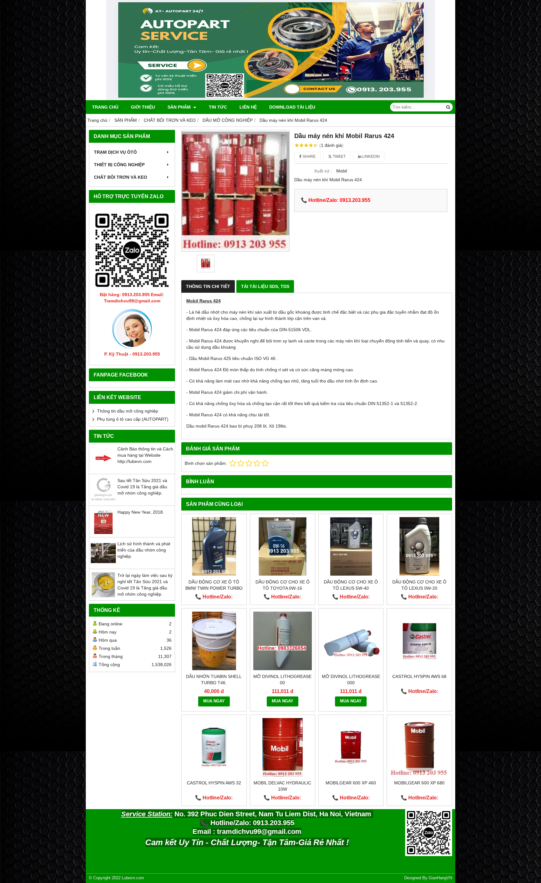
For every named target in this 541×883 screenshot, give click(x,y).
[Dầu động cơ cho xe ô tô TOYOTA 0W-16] (282, 546)
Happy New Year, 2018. (140, 512)
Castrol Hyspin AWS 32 (214, 782)
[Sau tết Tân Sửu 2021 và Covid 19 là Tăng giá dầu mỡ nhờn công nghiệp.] (103, 500)
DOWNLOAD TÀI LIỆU (292, 107)
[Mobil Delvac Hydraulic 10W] (282, 747)
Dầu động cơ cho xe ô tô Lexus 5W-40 (351, 585)
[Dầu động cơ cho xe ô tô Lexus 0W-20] (419, 546)
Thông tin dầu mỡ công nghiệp (127, 410)
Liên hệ (248, 107)
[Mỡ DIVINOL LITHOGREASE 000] (351, 641)
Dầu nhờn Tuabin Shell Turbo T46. (214, 679)
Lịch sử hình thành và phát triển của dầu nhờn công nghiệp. (143, 550)
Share (308, 156)
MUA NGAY (214, 701)
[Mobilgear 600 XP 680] (419, 747)
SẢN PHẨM (179, 107)
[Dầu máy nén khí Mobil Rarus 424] (235, 190)
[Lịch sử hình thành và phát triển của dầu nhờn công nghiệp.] (103, 564)
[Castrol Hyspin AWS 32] (214, 747)
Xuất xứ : (323, 170)
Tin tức (218, 107)
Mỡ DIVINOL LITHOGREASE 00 (282, 679)
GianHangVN (440, 878)
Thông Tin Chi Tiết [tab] (208, 286)
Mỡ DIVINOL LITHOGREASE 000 (351, 679)
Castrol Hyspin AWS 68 (419, 676)
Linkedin (370, 156)
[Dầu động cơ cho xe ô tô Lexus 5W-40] (351, 546)
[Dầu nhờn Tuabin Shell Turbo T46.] (214, 641)
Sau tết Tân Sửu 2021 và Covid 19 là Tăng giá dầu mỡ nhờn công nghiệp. (142, 486)
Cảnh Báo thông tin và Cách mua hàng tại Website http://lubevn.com (145, 455)
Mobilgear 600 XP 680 (419, 782)
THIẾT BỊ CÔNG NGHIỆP (119, 164)
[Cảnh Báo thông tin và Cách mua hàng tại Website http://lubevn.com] (103, 469)
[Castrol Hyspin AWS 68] (419, 641)
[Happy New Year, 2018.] (103, 532)
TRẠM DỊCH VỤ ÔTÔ (115, 152)
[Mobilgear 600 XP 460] (351, 747)
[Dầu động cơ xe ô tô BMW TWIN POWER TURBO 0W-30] (214, 546)
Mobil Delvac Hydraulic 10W (282, 786)
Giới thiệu (143, 107)
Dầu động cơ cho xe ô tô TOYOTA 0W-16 (282, 585)
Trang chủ (105, 107)
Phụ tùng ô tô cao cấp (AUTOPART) (132, 419)
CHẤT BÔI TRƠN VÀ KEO (120, 177)
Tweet (339, 156)
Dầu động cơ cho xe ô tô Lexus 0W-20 (419, 585)
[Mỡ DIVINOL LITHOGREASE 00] (282, 641)
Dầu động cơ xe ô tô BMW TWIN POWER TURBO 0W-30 (214, 588)
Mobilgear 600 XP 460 (351, 782)
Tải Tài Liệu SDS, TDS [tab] (265, 286)
